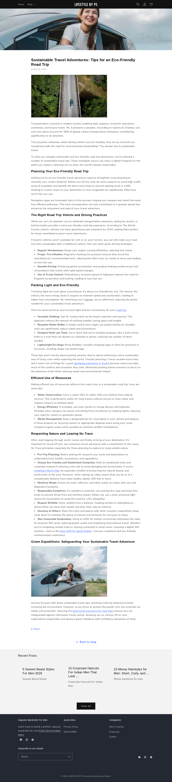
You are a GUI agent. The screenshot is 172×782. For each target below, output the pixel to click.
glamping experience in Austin (91, 363)
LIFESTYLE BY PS (76, 776)
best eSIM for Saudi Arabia (75, 531)
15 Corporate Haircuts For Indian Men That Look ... (83, 672)
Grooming (114, 731)
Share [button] (37, 628)
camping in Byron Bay (46, 470)
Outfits (112, 736)
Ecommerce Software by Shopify (97, 776)
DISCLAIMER (70, 731)
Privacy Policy (71, 726)
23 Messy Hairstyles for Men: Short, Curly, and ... (131, 671)
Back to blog (88, 642)
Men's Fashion (116, 726)
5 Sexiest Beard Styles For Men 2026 (38, 671)
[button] (31, 4)
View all (86, 706)
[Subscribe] (69, 756)
